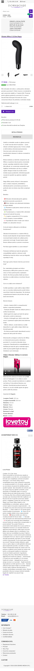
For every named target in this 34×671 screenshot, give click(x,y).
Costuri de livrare (8, 632)
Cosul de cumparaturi (9, 651)
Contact (5, 655)
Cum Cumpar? (7, 628)
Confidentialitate (7, 636)
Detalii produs (17, 132)
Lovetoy (10, 415)
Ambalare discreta (8, 634)
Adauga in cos (10, 111)
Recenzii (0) (17, 137)
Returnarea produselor (9, 653)
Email (23, 1)
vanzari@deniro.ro (13, 616)
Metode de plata (7, 630)
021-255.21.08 (13, 1)
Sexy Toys (6, 648)
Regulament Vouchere (9, 644)
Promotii (5, 646)
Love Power (6, 469)
